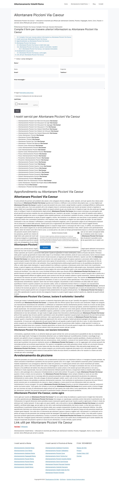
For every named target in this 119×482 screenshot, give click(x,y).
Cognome (63, 69)
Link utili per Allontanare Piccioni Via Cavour (29, 55)
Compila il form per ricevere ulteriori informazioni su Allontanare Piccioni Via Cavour (44, 37)
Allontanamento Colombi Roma (24, 448)
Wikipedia (24, 427)
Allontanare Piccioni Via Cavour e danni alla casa (33, 45)
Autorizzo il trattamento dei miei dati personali (29, 96)
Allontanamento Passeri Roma (24, 459)
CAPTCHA (17, 99)
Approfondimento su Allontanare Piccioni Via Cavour (32, 41)
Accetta (45, 247)
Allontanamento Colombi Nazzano (56, 467)
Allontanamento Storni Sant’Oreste (56, 461)
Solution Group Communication (76, 479)
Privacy (79, 450)
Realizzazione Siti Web (52, 479)
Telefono (63, 72)
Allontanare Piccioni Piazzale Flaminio (57, 464)
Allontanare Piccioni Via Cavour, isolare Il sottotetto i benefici (37, 47)
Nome (16, 69)
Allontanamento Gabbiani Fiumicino (57, 448)
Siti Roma (62, 479)
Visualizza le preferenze (71, 247)
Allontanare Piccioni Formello (54, 472)
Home (66, 4)
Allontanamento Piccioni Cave (55, 453)
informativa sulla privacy (27, 92)
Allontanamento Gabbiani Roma (24, 453)
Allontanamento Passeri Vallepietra (56, 450)
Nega (57, 247)
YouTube (17, 427)
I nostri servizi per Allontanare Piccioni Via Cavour (31, 39)
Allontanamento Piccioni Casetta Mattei (58, 459)
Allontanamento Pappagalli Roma (25, 456)
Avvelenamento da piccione (24, 51)
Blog (94, 4)
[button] (78, 233)
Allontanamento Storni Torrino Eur (56, 456)
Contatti (101, 4)
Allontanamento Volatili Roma (29, 4)
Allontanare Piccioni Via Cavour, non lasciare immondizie (38, 49)
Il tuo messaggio (19, 79)
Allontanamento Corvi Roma (23, 450)
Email (16, 72)
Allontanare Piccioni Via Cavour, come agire (31, 53)
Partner (79, 456)
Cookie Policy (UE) (83, 453)
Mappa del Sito (82, 448)
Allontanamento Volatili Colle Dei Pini (57, 470)
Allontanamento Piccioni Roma (24, 461)
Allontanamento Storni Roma (23, 464)
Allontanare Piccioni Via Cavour (25, 43)
